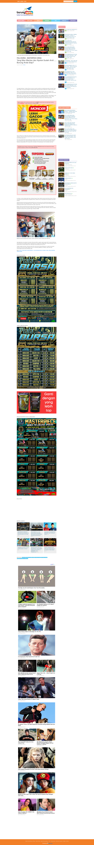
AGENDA (21, 1)
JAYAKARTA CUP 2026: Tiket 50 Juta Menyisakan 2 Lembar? (23, 548)
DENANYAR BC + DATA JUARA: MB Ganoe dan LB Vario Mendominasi (71, 61)
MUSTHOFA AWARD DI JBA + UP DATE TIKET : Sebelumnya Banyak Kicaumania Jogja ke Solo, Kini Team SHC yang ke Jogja (71, 67)
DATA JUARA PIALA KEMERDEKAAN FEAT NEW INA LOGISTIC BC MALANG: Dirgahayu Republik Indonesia (71, 42)
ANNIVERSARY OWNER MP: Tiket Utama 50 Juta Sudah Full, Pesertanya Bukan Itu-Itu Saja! (23, 533)
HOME (18, 1)
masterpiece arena (28, 557)
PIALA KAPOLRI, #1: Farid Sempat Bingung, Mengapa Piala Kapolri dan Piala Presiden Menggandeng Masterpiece (36, 533)
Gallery (64, 841)
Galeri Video (38, 841)
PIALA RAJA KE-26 (68, 193)
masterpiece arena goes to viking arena (22, 558)
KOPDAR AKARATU (68, 178)
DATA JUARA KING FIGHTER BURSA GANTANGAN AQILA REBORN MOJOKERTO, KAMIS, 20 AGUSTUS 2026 (71, 124)
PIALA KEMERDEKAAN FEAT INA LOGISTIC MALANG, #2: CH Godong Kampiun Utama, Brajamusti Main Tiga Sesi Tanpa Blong (70, 79)
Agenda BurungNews (44, 841)
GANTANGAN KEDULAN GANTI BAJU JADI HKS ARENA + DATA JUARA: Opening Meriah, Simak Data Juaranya (70, 137)
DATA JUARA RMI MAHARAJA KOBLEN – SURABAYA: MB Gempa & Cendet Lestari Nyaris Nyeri (71, 111)
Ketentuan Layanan (59, 841)
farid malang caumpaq (37, 557)
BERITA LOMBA (21, 20)
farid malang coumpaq (44, 557)
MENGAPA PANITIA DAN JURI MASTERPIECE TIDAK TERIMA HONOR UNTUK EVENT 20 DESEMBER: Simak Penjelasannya (36, 549)
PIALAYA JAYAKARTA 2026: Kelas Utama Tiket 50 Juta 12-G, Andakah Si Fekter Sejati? (49, 548)
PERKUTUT (64, 20)
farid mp (33, 557)
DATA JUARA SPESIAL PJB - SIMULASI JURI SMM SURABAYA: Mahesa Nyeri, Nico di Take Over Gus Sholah (71, 130)
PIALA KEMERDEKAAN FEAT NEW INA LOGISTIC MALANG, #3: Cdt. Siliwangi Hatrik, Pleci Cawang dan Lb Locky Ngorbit (71, 86)
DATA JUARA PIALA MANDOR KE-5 (71, 29)
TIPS (55, 20)
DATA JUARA (29, 20)
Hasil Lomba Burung (28, 841)
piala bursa (23, 557)
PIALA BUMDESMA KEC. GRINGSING (69, 189)
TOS (49, 841)
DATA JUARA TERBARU (64, 107)
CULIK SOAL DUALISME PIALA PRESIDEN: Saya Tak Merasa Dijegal (49, 533)
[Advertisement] (56, 11)
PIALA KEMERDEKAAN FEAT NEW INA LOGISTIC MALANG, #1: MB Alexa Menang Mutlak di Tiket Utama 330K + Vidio (71, 56)
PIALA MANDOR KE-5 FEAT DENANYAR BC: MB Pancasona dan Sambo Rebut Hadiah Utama (70, 72)
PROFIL (38, 20)
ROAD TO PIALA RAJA (69, 167)
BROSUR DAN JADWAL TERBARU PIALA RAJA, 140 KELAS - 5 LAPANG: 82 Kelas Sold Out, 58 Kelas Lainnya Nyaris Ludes (71, 36)
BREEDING (47, 20)
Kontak (67, 841)
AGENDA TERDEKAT (64, 160)
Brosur (34, 841)
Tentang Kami (53, 841)
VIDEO (25, 1)
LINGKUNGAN (72, 20)
